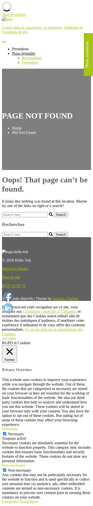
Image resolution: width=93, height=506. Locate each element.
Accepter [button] (9, 338)
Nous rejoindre (23, 53)
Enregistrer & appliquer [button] (20, 502)
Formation (30, 62)
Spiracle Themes (66, 298)
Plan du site (11, 277)
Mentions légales (15, 269)
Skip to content (14, 14)
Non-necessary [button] (13, 465)
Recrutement (32, 58)
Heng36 (8, 292)
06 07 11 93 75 (14, 285)
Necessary (16, 434)
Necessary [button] (10, 429)
